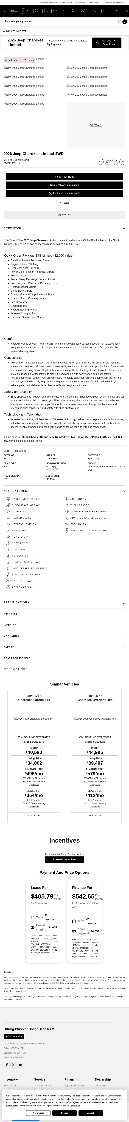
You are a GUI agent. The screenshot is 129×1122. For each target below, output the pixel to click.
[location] (103, 2)
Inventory (11, 1079)
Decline (64, 1113)
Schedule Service (42, 1085)
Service (39, 1079)
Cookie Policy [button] (11, 1106)
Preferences (38, 1113)
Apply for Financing (74, 1085)
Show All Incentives (64, 859)
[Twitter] (13, 1065)
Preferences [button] (75, 1106)
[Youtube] (20, 1065)
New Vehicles (10, 1085)
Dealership (103, 1079)
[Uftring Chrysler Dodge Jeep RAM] (12, 10)
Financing (71, 1079)
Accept (90, 1113)
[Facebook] (7, 1065)
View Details (34, 816)
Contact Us (15, 1036)
